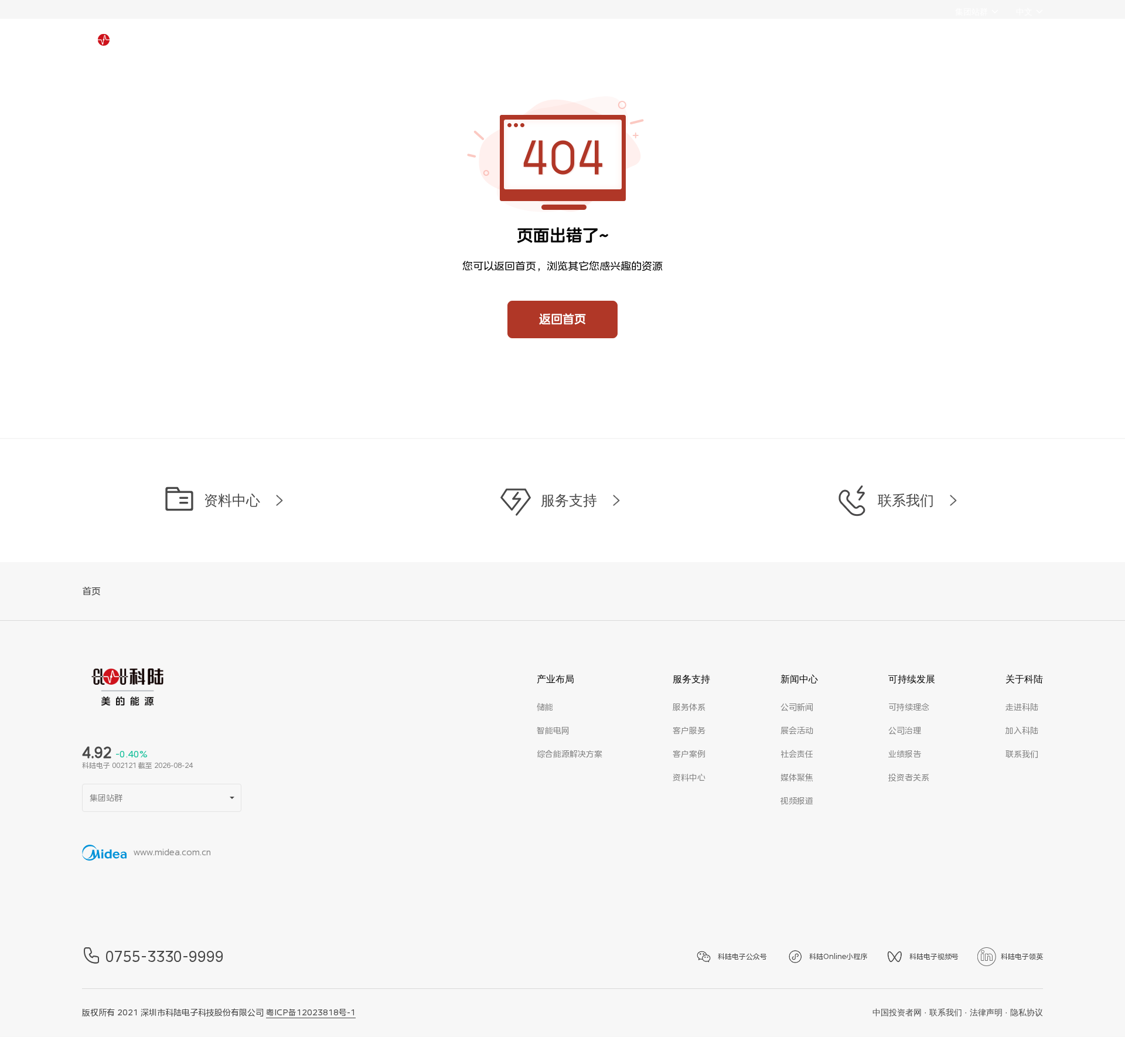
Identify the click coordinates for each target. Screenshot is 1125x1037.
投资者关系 (908, 777)
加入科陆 (1021, 730)
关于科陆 (733, 47)
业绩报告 (904, 754)
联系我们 (1021, 754)
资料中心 (689, 777)
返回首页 (562, 319)
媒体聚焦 (796, 777)
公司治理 (904, 730)
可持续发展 (644, 47)
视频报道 (796, 800)
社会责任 (796, 754)
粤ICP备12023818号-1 (311, 1012)
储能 (545, 707)
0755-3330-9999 (164, 956)
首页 (91, 591)
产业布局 (389, 47)
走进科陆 (1021, 707)
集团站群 (971, 11)
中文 (1024, 11)
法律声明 (986, 1012)
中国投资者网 (897, 1012)
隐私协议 (1026, 1012)
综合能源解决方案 (569, 754)
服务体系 (689, 707)
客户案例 (689, 754)
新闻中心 (556, 47)
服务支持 (473, 47)
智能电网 (553, 730)
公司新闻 (796, 707)
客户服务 (689, 730)
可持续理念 (908, 707)
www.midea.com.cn (172, 852)
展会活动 (796, 730)
